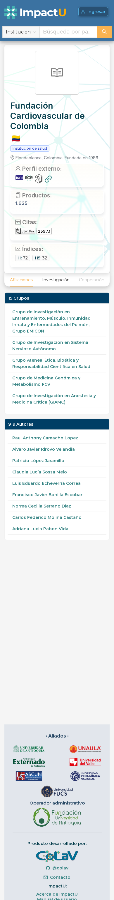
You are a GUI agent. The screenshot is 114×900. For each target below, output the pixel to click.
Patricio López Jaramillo (38, 460)
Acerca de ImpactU (57, 894)
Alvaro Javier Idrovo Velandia (43, 449)
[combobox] (68, 32)
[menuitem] (21, 280)
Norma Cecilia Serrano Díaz (41, 506)
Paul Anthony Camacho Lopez (45, 438)
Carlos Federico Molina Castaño (47, 517)
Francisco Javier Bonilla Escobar (47, 494)
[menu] (57, 280)
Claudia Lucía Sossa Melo (39, 472)
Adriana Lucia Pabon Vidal (41, 528)
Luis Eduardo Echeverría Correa (46, 483)
